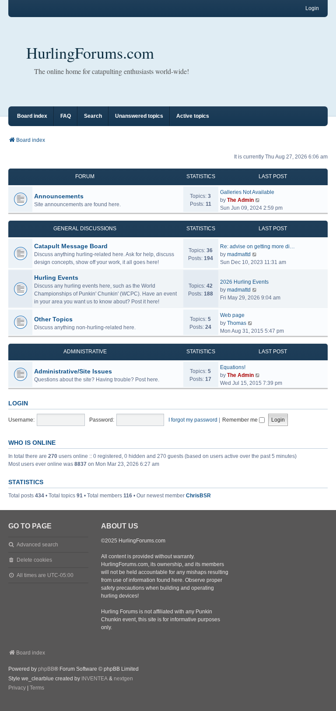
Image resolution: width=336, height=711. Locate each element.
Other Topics (53, 319)
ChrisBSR (198, 496)
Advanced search (37, 545)
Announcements (59, 196)
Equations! (232, 367)
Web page (232, 315)
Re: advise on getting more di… (257, 246)
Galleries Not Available (247, 192)
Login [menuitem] (312, 8)
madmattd (239, 254)
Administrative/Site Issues (73, 371)
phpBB (46, 669)
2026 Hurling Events (244, 282)
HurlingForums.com (90, 52)
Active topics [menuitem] (192, 116)
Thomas (236, 323)
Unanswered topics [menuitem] (139, 116)
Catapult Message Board (71, 246)
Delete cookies (34, 560)
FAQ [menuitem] (65, 116)
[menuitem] (17, 688)
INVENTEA (94, 679)
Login (18, 403)
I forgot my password (192, 420)
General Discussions (84, 228)
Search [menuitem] (93, 116)
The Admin (240, 200)
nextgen (123, 679)
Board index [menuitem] (32, 116)
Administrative (85, 351)
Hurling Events (56, 277)
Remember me (240, 420)
